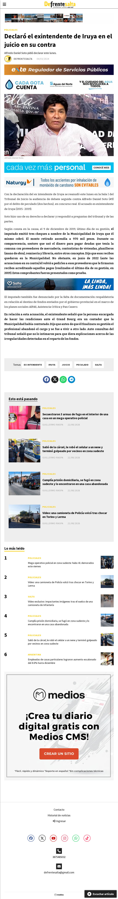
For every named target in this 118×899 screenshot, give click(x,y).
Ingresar (61, 821)
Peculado (82, 364)
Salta (31, 596)
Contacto (59, 809)
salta (98, 364)
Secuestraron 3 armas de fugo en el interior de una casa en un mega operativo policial (75, 416)
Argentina (34, 654)
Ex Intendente (33, 364)
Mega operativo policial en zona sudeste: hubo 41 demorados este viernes (61, 564)
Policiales (11, 29)
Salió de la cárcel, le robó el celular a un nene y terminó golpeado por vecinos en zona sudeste (73, 449)
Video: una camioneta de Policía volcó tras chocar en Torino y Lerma (74, 515)
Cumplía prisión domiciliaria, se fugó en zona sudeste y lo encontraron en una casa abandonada (75, 482)
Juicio (66, 364)
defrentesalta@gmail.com (59, 872)
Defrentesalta (23, 58)
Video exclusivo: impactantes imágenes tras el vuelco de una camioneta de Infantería (60, 603)
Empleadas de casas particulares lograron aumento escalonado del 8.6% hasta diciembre (62, 661)
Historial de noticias (59, 815)
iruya (51, 364)
